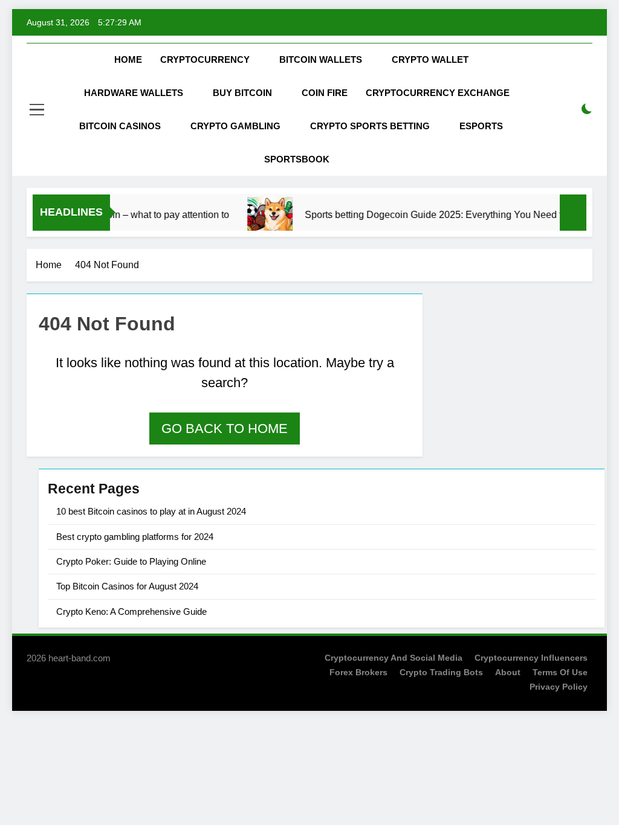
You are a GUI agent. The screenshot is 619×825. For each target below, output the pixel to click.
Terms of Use (560, 672)
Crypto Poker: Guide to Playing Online (131, 561)
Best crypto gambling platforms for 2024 (134, 536)
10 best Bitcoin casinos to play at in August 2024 (151, 511)
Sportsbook (296, 159)
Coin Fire (325, 93)
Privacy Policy (559, 687)
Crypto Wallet (430, 59)
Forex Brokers (358, 672)
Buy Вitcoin (242, 93)
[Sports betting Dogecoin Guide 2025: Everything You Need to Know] (261, 219)
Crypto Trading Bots (441, 672)
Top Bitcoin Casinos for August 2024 (127, 586)
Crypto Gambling (235, 126)
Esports (481, 126)
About (507, 672)
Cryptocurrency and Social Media (393, 658)
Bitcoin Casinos (120, 126)
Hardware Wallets (133, 93)
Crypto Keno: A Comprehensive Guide (131, 611)
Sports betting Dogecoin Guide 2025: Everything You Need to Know (441, 215)
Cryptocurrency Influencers (531, 658)
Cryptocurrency (205, 59)
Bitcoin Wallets (320, 59)
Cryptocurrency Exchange (438, 93)
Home (128, 59)
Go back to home (224, 428)
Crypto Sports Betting (370, 126)
